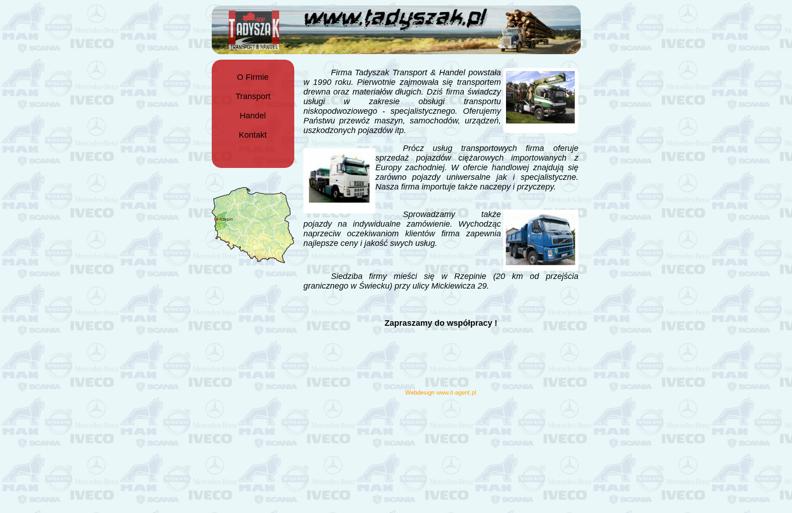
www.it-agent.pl (456, 392)
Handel (253, 115)
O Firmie (253, 77)
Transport (253, 96)
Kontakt (253, 134)
